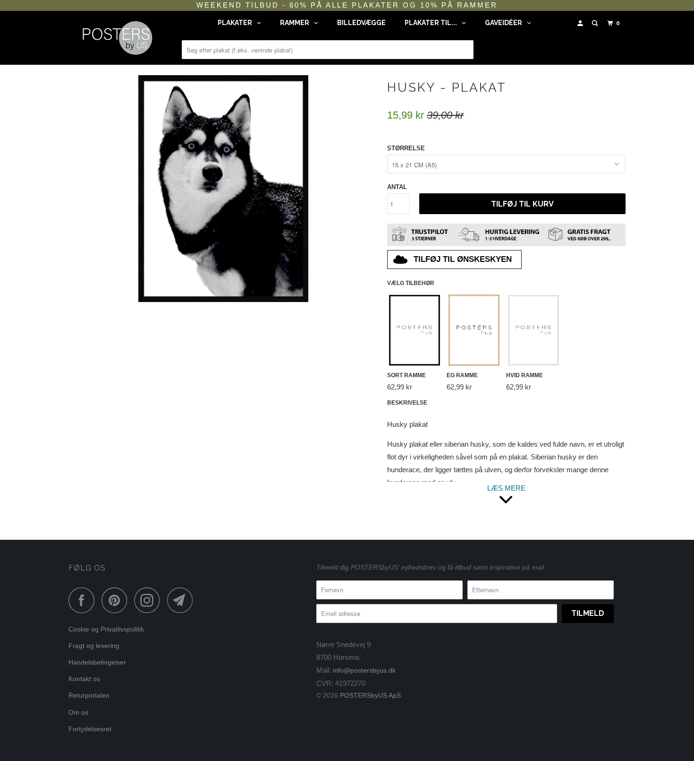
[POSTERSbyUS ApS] (116, 37)
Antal (397, 186)
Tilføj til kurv (522, 203)
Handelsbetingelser (97, 662)
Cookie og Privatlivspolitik (106, 629)
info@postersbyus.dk (364, 670)
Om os (78, 712)
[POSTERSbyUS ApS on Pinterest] (117, 600)
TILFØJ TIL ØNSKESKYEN (463, 259)
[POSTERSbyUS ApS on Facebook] (84, 600)
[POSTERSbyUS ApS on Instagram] (149, 600)
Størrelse (406, 148)
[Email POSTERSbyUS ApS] (182, 600)
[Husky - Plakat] (223, 189)
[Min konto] (581, 23)
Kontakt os (84, 679)
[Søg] (595, 23)
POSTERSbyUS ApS (370, 695)
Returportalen (89, 695)
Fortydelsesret (89, 729)
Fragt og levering (93, 645)
